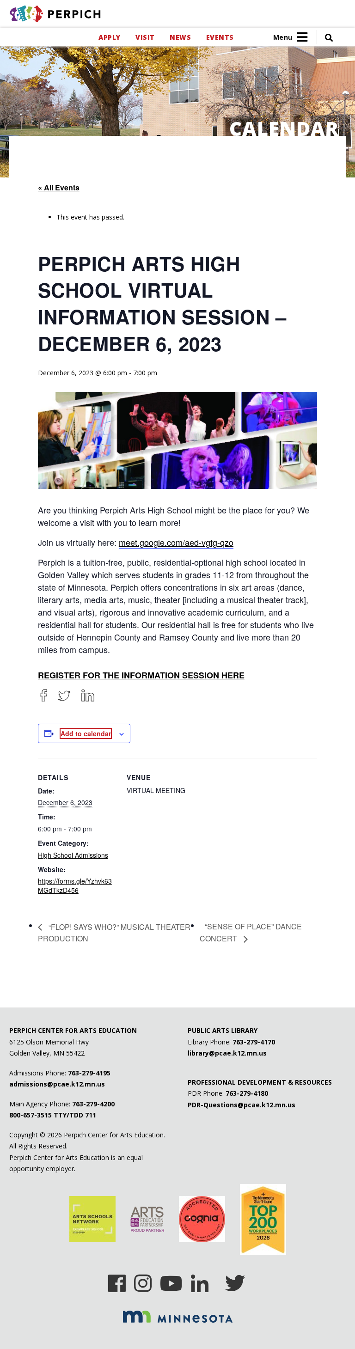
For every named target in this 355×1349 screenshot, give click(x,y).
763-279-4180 (247, 1093)
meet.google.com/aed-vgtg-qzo (176, 542)
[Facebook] (43, 695)
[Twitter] (64, 695)
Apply (109, 37)
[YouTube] (171, 1280)
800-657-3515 (30, 1115)
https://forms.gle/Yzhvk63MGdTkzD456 (75, 885)
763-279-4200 (93, 1103)
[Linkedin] (199, 1280)
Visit (144, 37)
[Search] (325, 37)
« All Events (59, 187)
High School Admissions (73, 855)
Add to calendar (86, 733)
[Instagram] (143, 1280)
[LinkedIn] (88, 695)
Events (219, 37)
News (180, 37)
